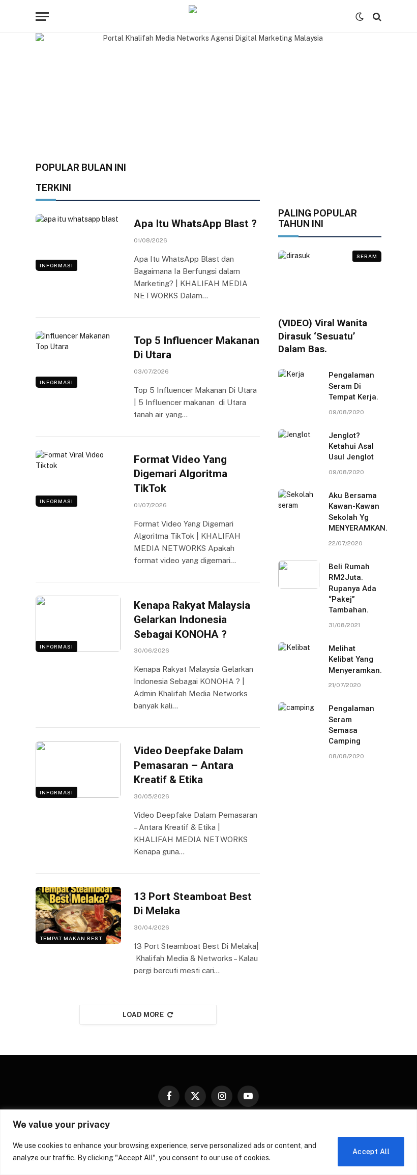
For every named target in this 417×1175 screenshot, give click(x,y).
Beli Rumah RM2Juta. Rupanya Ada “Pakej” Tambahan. (352, 588)
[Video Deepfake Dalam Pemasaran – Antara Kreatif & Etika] (78, 769)
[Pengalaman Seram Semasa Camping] (298, 716)
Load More (143, 1014)
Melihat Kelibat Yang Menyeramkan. (355, 659)
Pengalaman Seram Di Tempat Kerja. (353, 385)
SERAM (366, 256)
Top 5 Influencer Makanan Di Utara (196, 347)
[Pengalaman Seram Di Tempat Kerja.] (298, 383)
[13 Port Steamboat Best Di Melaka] (78, 915)
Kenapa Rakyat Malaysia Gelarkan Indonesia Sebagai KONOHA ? (192, 619)
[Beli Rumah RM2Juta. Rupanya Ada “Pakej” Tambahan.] (298, 575)
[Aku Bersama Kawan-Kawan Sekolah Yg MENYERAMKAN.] (298, 503)
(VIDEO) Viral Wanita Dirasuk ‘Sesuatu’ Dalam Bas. (322, 336)
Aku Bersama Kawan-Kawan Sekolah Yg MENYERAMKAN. (358, 512)
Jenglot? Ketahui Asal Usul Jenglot (351, 446)
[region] (208, 1142)
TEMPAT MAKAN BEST (71, 938)
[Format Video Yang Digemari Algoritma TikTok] (78, 478)
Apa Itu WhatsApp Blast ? (195, 224)
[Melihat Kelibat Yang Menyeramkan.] (298, 656)
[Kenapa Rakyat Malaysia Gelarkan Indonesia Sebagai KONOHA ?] (78, 624)
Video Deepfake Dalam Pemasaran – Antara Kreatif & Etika (188, 765)
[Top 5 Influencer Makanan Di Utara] (78, 359)
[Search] (376, 16)
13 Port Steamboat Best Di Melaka (193, 903)
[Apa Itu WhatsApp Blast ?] (78, 242)
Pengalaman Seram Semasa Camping (351, 725)
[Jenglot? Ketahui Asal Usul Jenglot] (298, 443)
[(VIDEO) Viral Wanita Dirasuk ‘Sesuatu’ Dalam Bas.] (329, 279)
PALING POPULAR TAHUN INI (317, 219)
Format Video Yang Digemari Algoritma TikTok (180, 473)
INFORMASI (56, 265)
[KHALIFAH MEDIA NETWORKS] (208, 16)
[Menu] (42, 16)
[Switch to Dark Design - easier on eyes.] (359, 16)
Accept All (371, 1152)
